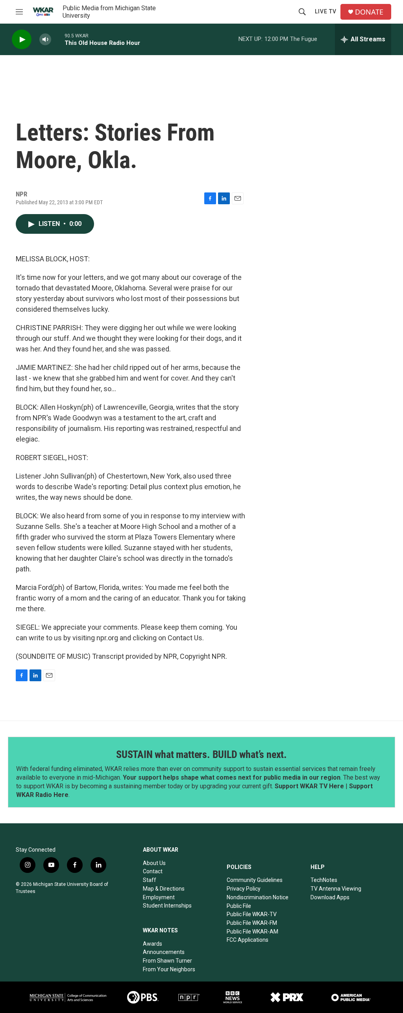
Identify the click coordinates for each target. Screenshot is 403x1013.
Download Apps (330, 897)
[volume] (45, 39)
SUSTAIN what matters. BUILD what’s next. (201, 754)
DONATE (369, 12)
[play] (21, 39)
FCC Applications (247, 940)
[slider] (58, 39)
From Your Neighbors (169, 969)
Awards (152, 944)
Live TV (325, 11)
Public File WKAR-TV (252, 914)
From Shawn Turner (167, 961)
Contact (153, 871)
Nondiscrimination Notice (257, 897)
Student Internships (167, 905)
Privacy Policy (244, 888)
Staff (149, 880)
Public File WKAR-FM (252, 923)
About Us (154, 863)
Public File (239, 906)
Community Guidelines (255, 880)
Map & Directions (164, 888)
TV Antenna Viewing (336, 888)
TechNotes (324, 880)
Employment (159, 897)
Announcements (164, 952)
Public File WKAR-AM (252, 931)
